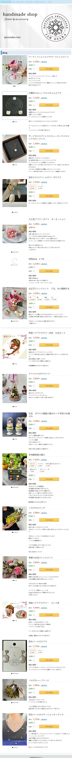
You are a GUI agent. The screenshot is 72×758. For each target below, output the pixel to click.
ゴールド (40, 187)
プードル (40, 473)
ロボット (32, 473)
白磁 (46, 307)
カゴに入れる (49, 69)
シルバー (32, 187)
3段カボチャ (33, 479)
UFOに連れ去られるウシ (53, 473)
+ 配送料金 (43, 62)
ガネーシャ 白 (44, 479)
